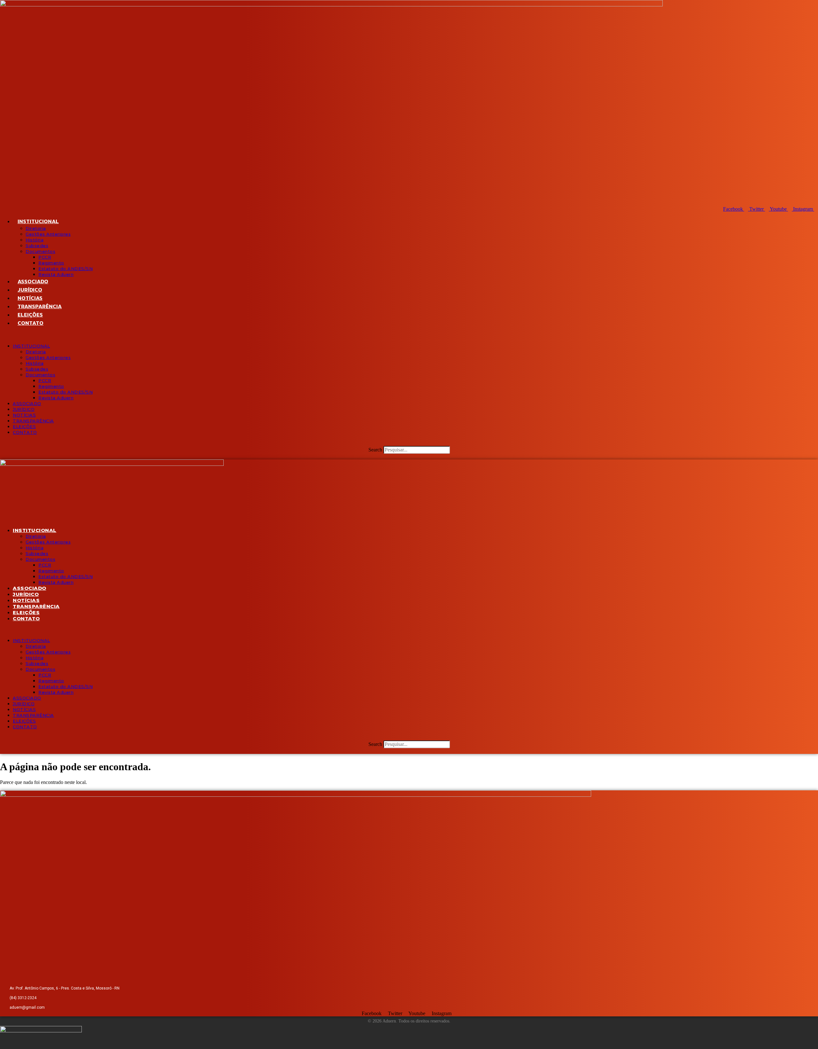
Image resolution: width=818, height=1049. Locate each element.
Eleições (30, 314)
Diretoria (36, 228)
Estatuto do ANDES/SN (65, 268)
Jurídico (30, 290)
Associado (33, 281)
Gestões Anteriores (48, 234)
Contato (30, 323)
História (34, 239)
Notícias (30, 298)
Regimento (51, 262)
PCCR (44, 257)
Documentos (40, 251)
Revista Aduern (55, 274)
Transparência (40, 306)
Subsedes (37, 245)
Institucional (38, 221)
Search (375, 449)
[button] (409, 335)
